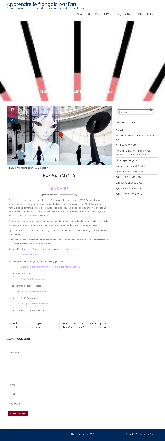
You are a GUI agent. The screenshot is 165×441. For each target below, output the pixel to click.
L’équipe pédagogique (126, 160)
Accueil (119, 130)
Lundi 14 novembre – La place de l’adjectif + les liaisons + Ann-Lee (28, 325)
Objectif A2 (102, 14)
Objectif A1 (83, 14)
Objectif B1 (144, 14)
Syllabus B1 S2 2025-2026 (128, 188)
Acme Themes (151, 434)
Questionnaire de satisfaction (130, 171)
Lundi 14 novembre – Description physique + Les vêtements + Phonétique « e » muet (86, 325)
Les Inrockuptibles (67, 194)
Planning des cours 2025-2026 (131, 166)
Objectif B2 (123, 14)
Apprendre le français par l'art (42, 4)
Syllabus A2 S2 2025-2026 (129, 182)
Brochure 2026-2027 (126, 145)
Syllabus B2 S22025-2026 (129, 194)
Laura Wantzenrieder (22, 167)
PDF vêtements (59, 175)
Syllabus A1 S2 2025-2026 (128, 177)
